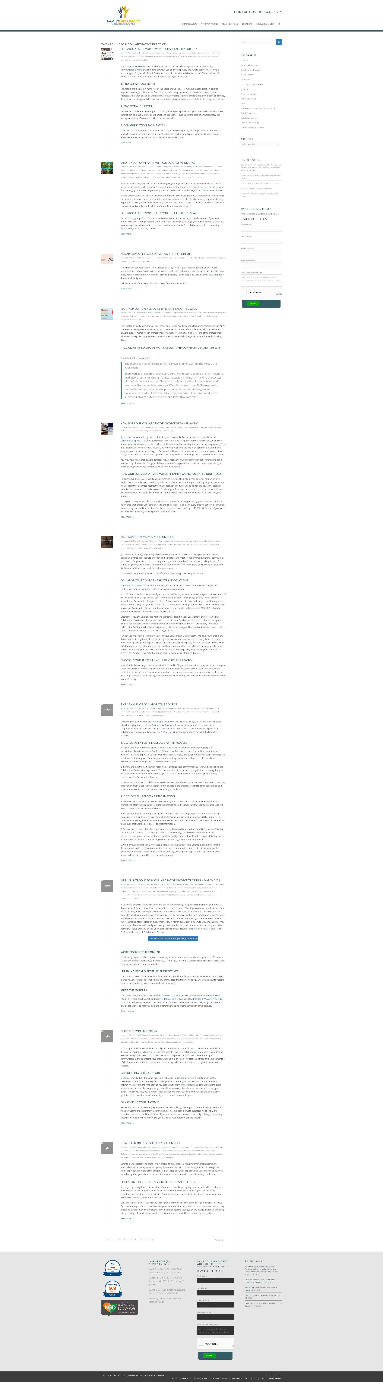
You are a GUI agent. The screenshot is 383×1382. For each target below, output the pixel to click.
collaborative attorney (201, 167)
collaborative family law (200, 53)
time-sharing (197, 177)
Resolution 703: (178, 283)
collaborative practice (197, 56)
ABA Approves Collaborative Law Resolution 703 (156, 254)
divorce (132, 60)
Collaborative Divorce (144, 53)
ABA (163, 258)
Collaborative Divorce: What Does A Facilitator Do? (159, 49)
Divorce (244, 60)
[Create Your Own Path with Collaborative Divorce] (107, 168)
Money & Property (249, 65)
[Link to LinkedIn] (275, 1375)
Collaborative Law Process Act (133, 891)
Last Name (246, 236)
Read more (127, 142)
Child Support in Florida (139, 1031)
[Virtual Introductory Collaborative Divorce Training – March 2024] (107, 886)
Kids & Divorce (247, 74)
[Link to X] (271, 1375)
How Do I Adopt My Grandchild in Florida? (256, 188)
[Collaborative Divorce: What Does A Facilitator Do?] (107, 54)
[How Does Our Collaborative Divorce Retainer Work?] (107, 429)
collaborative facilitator (137, 170)
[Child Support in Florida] (107, 1036)
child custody (165, 53)
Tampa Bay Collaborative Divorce (146, 177)
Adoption (245, 89)
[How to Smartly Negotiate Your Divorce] (107, 1148)
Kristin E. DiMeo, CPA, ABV (168, 998)
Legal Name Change (250, 122)
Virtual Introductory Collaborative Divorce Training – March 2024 (170, 880)
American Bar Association (176, 258)
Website (146, 358)
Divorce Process (174, 1035)
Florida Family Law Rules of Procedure (258, 108)
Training (167, 312)
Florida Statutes (167, 1042)
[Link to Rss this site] (280, 1375)
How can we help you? (251, 272)
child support (186, 167)
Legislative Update (249, 118)
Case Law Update (249, 94)
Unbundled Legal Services (252, 127)
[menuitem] (189, 15)
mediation (136, 319)
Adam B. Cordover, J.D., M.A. (166, 995)
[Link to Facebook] (266, 1375)
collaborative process (207, 891)
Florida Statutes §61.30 (185, 1077)
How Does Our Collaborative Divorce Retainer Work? (160, 423)
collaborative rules (128, 895)
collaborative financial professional (182, 170)
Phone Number (248, 260)
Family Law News (248, 98)
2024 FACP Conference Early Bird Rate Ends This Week (159, 308)
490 (212, 73)
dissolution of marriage (171, 173)
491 (219, 73)
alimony (165, 167)
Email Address (247, 248)
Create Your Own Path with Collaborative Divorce (158, 162)
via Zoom (146, 589)
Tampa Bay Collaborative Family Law (176, 177)
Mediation (158, 312)
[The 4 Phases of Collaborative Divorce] (107, 710)
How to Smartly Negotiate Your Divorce (150, 1143)
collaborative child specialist (200, 884)
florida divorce (214, 173)
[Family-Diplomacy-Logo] (123, 15)
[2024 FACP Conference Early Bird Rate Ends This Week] (107, 314)
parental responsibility (153, 1157)
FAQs (243, 103)
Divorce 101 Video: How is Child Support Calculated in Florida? (260, 1280)
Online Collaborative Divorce (193, 895)
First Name (246, 224)
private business (192, 1110)
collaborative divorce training (140, 888)
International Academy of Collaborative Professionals (158, 895)
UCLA (212, 274)
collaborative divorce (180, 53)
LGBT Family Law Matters (252, 84)
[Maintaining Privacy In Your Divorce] (107, 542)
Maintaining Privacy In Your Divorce (147, 537)
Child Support (142, 1035)
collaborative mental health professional (170, 56)
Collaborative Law (146, 56)
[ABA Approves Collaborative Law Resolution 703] (107, 259)
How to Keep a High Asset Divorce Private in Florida (260, 183)
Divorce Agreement (167, 1147)
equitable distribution (198, 173)
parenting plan (142, 60)
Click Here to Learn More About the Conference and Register (173, 348)
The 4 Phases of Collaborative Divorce (149, 704)
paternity (178, 1042)
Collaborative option (130, 440)
